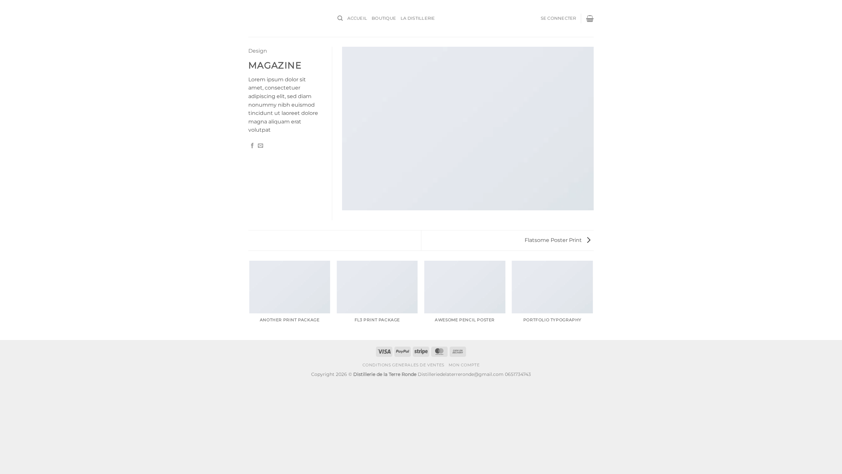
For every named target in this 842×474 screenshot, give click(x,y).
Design (257, 51)
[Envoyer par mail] (260, 146)
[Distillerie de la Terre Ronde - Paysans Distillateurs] (288, 18)
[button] (340, 18)
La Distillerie (418, 18)
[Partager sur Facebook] (252, 146)
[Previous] (250, 300)
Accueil (357, 18)
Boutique (384, 18)
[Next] (593, 300)
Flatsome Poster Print (554, 240)
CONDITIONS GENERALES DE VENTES (403, 364)
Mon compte (464, 364)
